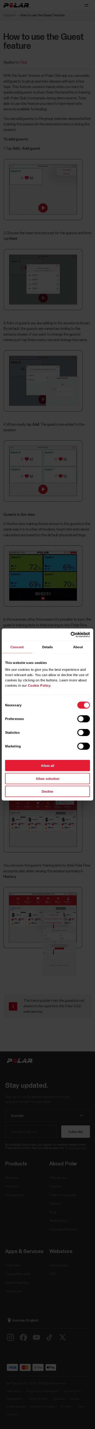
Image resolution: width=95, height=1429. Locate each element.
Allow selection (47, 778)
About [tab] (78, 647)
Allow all (47, 765)
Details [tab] (47, 647)
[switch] (83, 718)
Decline (47, 791)
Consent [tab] (17, 647)
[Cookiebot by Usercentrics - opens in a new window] (70, 635)
